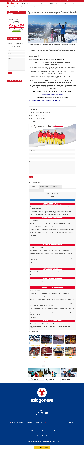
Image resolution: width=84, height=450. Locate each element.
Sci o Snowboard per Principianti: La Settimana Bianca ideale (52, 379)
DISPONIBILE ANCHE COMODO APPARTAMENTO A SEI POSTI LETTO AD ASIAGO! (52, 91)
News (11, 7)
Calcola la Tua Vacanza (42, 447)
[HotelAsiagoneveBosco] (46, 352)
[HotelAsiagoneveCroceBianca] (58, 352)
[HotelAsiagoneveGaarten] (58, 340)
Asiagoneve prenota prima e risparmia (34, 378)
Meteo (62, 0)
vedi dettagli (32, 103)
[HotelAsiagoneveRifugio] (34, 340)
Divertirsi (30, 422)
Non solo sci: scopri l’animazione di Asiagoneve (67, 379)
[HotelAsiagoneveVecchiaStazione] (46, 340)
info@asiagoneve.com (24, 0)
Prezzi (65, 3)
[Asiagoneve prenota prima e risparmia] (36, 369)
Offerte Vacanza (47, 361)
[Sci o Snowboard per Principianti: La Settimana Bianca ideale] (52, 369)
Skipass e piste (40, 422)
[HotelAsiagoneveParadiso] (34, 352)
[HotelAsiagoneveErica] (70, 340)
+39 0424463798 (12, 0)
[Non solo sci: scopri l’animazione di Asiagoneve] (69, 369)
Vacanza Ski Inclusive (27, 3)
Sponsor (71, 422)
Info (74, 3)
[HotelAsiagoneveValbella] (70, 352)
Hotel (41, 3)
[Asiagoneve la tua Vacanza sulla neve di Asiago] (15, 43)
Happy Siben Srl (37, 441)
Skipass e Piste (54, 3)
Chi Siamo (63, 422)
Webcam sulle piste (72, 0)
